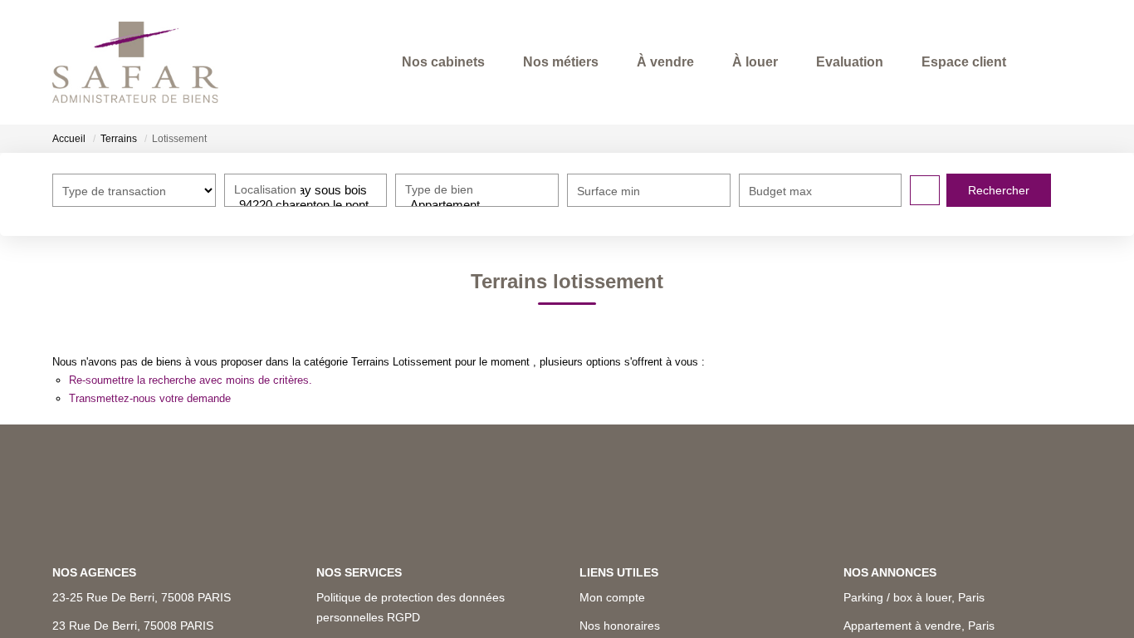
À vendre (665, 62)
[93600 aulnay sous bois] (305, 190)
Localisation (265, 189)
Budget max (780, 191)
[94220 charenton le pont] (305, 205)
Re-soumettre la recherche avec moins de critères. (190, 380)
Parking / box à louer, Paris (914, 597)
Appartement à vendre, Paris (919, 625)
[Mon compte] (1068, 62)
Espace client (963, 62)
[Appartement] (476, 205)
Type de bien (439, 189)
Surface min (608, 191)
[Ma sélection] (1047, 62)
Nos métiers (561, 62)
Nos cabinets (443, 62)
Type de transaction (114, 191)
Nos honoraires (619, 625)
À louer (755, 62)
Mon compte (612, 597)
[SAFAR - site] (135, 62)
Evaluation (849, 62)
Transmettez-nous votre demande (150, 398)
